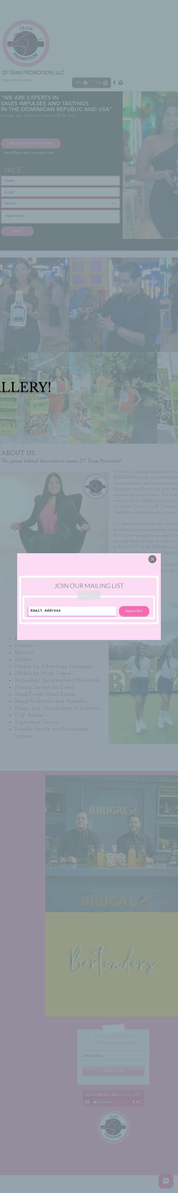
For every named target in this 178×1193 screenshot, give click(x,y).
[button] (152, 559)
